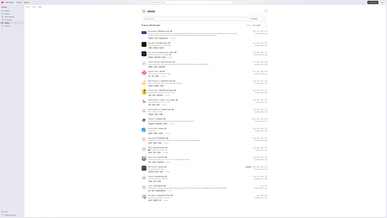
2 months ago (263, 73)
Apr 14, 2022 (263, 83)
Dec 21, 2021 (263, 121)
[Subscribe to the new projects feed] (265, 11)
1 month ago (263, 45)
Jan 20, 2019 (263, 169)
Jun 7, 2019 (264, 150)
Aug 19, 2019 (263, 140)
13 (255, 119)
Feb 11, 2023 (263, 92)
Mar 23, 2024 (263, 179)
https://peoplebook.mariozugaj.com (189, 140)
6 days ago (264, 33)
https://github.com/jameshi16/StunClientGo (214, 188)
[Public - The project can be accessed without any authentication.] (171, 31)
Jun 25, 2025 (263, 64)
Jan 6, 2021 (264, 102)
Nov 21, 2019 (263, 131)
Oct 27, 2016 (263, 198)
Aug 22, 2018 (263, 188)
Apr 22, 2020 (263, 112)
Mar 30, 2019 (263, 159)
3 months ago (263, 55)
